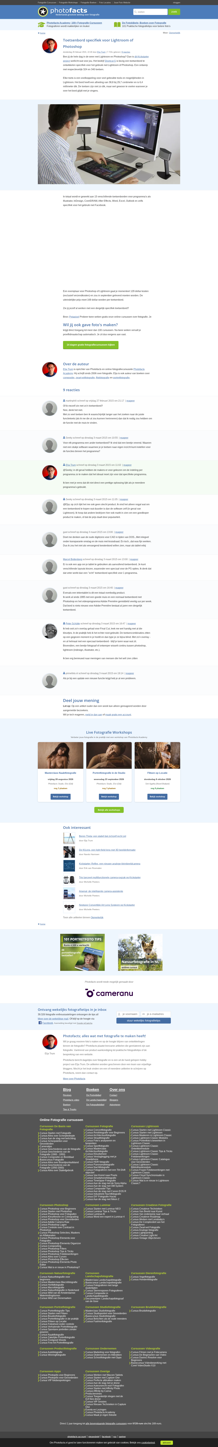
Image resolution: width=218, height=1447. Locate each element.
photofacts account (76, 1436)
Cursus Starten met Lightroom (146, 1132)
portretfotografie (121, 377)
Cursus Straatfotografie (97, 1138)
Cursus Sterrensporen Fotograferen (104, 1290)
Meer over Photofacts (74, 1078)
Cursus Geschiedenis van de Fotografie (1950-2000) (55, 1166)
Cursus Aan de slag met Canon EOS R (105, 1191)
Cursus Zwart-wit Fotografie (145, 1227)
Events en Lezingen (95, 1409)
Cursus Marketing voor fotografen (102, 1352)
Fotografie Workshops (68, 2)
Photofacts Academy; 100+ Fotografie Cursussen (74, 23)
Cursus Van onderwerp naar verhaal (150, 1214)
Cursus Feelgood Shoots (53, 1340)
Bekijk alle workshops (109, 810)
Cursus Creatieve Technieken (146, 1208)
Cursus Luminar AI (95, 1214)
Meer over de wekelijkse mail (53, 1018)
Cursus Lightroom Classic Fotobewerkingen (144, 1155)
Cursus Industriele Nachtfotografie (103, 1194)
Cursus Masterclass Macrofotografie (58, 1282)
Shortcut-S (110, 61)
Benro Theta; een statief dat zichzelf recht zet (102, 836)
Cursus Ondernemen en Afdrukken (103, 1355)
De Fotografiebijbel (95, 1104)
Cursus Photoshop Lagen (53, 1224)
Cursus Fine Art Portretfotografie (56, 1342)
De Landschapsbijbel (96, 1100)
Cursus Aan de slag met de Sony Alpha (105, 1183)
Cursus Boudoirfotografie (53, 1316)
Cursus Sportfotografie (97, 1146)
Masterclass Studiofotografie (100, 1310)
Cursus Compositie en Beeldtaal (57, 1157)
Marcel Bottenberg (72, 559)
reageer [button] (130, 400)
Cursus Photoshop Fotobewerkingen (59, 1254)
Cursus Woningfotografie (53, 1355)
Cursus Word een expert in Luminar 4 (105, 1216)
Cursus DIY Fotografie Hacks (100, 1196)
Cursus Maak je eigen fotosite (101, 1415)
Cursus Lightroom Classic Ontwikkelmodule (144, 1147)
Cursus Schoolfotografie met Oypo (103, 1357)
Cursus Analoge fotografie (144, 1230)
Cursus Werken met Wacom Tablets (104, 1375)
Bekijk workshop (60, 797)
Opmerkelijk (174, 33)
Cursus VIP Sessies (95, 1401)
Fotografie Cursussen (47, 2)
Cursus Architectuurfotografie (100, 1135)
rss (114, 1436)
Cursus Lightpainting (142, 1232)
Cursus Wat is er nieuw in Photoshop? (60, 1267)
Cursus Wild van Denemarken (55, 1298)
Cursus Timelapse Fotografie (100, 1180)
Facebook (47, 1023)
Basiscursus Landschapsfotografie (103, 1282)
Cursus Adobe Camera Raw (54, 1222)
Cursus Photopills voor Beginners (57, 1375)
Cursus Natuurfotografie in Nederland (59, 1290)
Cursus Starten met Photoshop (56, 1211)
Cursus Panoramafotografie (99, 1164)
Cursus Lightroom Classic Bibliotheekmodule (144, 1165)
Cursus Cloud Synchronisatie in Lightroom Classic (147, 1176)
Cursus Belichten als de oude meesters (106, 1318)
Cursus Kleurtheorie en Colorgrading (59, 1216)
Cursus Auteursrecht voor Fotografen (104, 1385)
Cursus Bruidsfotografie (143, 1310)
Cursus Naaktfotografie (52, 1334)
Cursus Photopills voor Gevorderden (59, 1377)
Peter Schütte (73, 623)
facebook (106, 1436)
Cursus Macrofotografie (52, 1287)
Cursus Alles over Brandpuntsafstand (59, 1162)
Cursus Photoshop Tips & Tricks (56, 1251)
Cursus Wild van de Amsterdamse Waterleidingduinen (57, 1294)
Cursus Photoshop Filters (53, 1248)
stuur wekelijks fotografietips (143, 1020)
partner (122, 1436)
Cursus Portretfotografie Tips (55, 1310)
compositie (68, 377)
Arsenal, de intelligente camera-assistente (101, 891)
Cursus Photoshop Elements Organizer (60, 1243)
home (42, 33)
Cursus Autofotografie (51, 1352)
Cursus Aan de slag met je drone (102, 1383)
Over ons (117, 1090)
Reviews (67, 1095)
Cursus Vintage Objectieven (146, 1238)
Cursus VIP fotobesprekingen (55, 1380)
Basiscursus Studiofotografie (100, 1316)
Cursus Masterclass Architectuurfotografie (96, 1150)
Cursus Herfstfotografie (52, 1285)
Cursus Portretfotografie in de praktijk (59, 1318)
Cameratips (46, 1146)
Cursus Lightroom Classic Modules (149, 1138)
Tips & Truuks (69, 1109)
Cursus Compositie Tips (98, 1188)
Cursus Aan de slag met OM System (104, 1186)
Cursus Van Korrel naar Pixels (101, 1175)
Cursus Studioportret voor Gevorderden (106, 1313)
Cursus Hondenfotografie (144, 1279)
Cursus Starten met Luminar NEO (103, 1208)
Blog (67, 1090)
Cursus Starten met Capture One (102, 1377)
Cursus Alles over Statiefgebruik (56, 1170)
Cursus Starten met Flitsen (54, 1313)
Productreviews (93, 1393)
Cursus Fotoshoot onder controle (57, 1324)
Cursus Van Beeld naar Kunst (146, 1211)
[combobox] (150, 12)
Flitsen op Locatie (157, 773)
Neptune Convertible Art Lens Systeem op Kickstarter (107, 905)
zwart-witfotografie (85, 377)
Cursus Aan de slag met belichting (58, 1138)
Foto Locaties (105, 2)
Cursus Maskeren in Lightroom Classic (151, 1135)
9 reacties (126, 52)
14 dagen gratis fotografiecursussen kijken (91, 345)
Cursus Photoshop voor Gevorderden (59, 1219)
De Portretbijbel (93, 1095)
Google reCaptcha (84, 1023)
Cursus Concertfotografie (98, 1130)
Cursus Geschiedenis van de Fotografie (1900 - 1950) (55, 1153)
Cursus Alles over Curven (53, 1256)
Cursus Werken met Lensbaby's (147, 1219)
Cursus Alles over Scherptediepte (57, 1135)
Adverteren (115, 1104)
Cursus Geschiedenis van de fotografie (60, 1149)
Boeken (66, 1104)
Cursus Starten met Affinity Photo (102, 1388)
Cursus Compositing (50, 1246)
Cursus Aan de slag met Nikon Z (102, 1199)
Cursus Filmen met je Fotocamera (149, 1352)
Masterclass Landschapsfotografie (103, 1280)
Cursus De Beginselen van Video (148, 1355)
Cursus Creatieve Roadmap (145, 1216)
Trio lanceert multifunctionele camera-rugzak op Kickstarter (110, 877)
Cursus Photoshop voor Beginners (58, 1208)
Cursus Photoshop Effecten (54, 1259)
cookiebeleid (148, 1442)
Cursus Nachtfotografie (97, 1167)
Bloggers (114, 1100)
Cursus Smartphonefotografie (100, 1178)
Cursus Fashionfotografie (98, 1321)
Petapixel (74, 317)
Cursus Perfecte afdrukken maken (103, 1380)
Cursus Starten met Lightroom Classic (151, 1130)
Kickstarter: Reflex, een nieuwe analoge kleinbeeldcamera (109, 863)
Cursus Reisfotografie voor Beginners (105, 1132)
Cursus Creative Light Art (144, 1235)
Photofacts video (71, 1100)
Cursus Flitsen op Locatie (53, 1321)
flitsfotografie (102, 377)
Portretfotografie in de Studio (109, 773)
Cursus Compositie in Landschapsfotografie (96, 1294)
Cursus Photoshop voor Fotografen (58, 1214)
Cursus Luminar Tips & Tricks (100, 1211)
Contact (113, 1095)
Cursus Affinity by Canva (98, 1391)
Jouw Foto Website (122, 2)
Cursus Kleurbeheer (96, 1154)
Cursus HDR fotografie (97, 1162)
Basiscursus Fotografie (52, 1159)
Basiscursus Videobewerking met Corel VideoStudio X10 (148, 1364)
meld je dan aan (93, 714)
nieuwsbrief (93, 1436)
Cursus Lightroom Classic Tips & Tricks (151, 1151)
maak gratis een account (118, 714)
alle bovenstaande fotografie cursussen (106, 1423)
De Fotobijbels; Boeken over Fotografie (144, 23)
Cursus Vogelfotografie (143, 1277)
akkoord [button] (167, 1443)
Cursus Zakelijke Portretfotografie (57, 1337)
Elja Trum (101, 52)
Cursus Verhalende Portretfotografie (58, 1326)
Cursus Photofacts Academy (100, 1412)
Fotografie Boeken (88, 2)
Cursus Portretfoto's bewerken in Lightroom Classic (148, 1142)
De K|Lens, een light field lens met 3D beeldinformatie (107, 850)
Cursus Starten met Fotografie (55, 1133)
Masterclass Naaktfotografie (60, 773)
